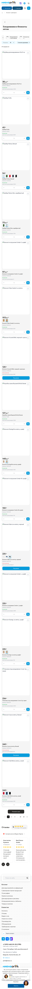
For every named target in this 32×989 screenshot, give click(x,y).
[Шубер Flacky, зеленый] (6, 176)
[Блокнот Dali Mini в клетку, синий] (6, 793)
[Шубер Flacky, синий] (13, 176)
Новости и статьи (7, 918)
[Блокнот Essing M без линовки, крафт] (3, 461)
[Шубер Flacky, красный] (10, 176)
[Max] (11, 938)
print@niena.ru (7, 960)
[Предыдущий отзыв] (3, 864)
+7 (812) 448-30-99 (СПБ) (12, 944)
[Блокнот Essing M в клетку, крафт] (6, 461)
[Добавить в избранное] (28, 53)
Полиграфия (6, 893)
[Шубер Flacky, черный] (16, 176)
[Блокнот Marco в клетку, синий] (6, 556)
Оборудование (6, 924)
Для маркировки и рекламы (10, 898)
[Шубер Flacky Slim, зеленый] (3, 225)
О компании (5, 929)
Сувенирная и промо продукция (11, 890)
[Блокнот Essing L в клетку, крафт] (6, 652)
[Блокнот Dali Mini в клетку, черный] (10, 793)
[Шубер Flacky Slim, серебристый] (6, 225)
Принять (16, 985)
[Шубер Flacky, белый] (3, 176)
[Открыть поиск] (25, 8)
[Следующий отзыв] (7, 864)
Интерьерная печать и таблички (11, 901)
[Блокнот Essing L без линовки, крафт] (3, 652)
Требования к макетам (9, 926)
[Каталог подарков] (2, 12)
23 (20, 816)
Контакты (5, 910)
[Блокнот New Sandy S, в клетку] (6, 320)
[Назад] (5, 22)
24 (23, 816)
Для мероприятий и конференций (12, 888)
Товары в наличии (7, 904)
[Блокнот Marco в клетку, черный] (10, 556)
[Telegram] (3, 938)
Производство (6, 921)
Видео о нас (5, 916)
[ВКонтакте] (7, 938)
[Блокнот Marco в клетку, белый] (3, 556)
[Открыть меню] (28, 8)
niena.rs (7, 957)
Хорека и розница (7, 896)
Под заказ (16, 378)
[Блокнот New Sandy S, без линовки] (3, 320)
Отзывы (4, 913)
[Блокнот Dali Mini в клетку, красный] (3, 793)
